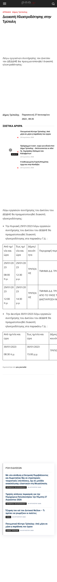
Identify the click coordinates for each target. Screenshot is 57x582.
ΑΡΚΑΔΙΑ (7, 12)
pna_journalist (21, 367)
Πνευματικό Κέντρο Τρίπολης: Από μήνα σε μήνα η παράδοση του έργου (27, 525)
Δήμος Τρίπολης (19, 12)
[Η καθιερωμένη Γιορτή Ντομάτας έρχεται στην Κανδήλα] (10, 166)
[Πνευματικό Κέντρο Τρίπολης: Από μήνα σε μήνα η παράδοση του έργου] (10, 135)
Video (8, 517)
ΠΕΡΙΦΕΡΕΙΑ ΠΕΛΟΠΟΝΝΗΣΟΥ (16, 487)
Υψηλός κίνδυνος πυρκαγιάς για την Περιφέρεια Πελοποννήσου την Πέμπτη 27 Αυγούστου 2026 (26, 497)
